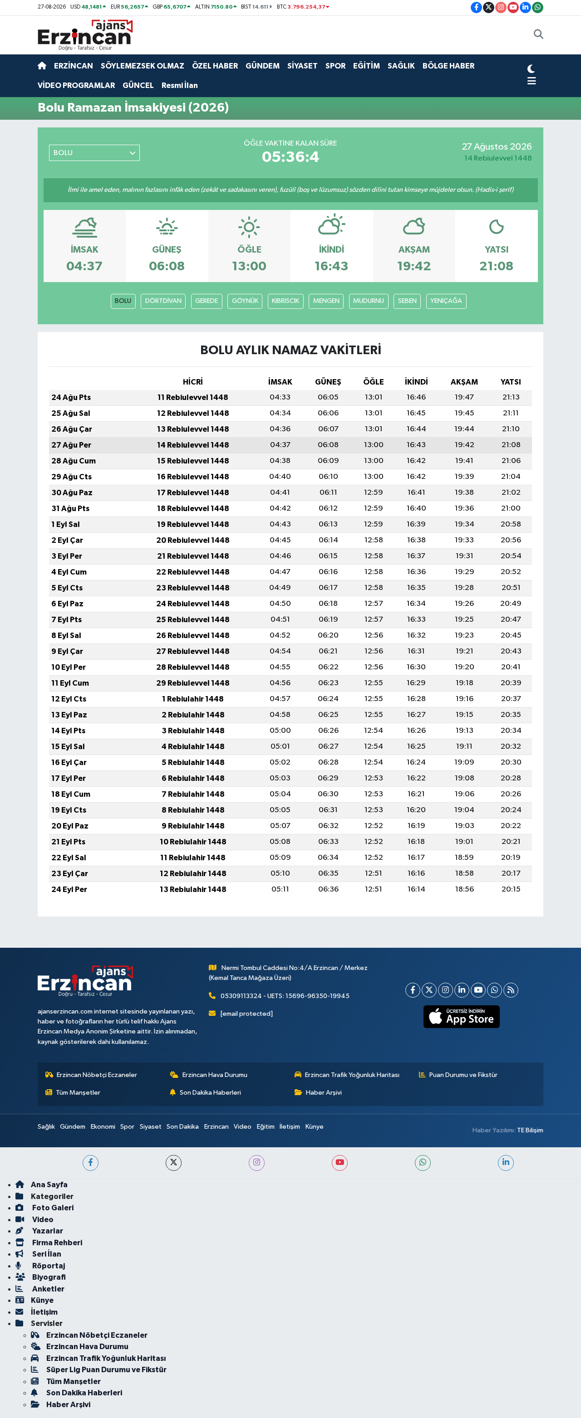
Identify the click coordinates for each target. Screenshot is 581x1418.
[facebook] (90, 1163)
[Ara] (538, 35)
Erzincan (216, 1126)
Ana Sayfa (49, 1185)
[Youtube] (478, 990)
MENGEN (326, 300)
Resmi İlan (180, 85)
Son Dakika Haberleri (210, 1092)
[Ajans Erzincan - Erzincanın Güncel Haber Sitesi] (85, 34)
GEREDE (206, 300)
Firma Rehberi (56, 1243)
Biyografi (48, 1277)
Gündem (72, 1126)
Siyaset (151, 1126)
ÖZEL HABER (215, 66)
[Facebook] (412, 990)
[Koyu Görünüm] (531, 70)
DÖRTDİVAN (163, 300)
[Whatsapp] (494, 990)
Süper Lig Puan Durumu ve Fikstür (106, 1370)
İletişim (290, 1126)
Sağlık (46, 1126)
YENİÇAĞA (446, 300)
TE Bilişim (530, 1130)
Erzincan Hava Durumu (214, 1075)
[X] (429, 990)
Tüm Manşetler (78, 1092)
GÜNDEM (263, 66)
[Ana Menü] (531, 82)
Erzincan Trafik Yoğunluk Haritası (352, 1075)
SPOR (335, 66)
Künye (314, 1126)
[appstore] (462, 1016)
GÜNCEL (138, 85)
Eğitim (266, 1126)
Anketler (47, 1289)
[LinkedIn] (461, 990)
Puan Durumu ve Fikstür (463, 1075)
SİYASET (302, 66)
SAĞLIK (401, 66)
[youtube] (340, 1163)
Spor (127, 1126)
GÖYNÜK (245, 300)
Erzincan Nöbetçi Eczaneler (97, 1075)
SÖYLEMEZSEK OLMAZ (142, 66)
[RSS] (510, 990)
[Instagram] (445, 990)
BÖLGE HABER (448, 66)
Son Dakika (183, 1126)
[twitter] (174, 1163)
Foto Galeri (52, 1208)
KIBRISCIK (285, 300)
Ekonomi (103, 1126)
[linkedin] (506, 1163)
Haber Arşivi (324, 1092)
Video (242, 1126)
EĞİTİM (366, 66)
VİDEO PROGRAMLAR (76, 85)
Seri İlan (46, 1254)
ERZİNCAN (73, 66)
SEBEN (407, 300)
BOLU (123, 300)
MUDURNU (368, 300)
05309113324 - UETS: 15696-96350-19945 (285, 996)
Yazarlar (47, 1231)
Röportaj (48, 1266)
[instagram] (257, 1163)
